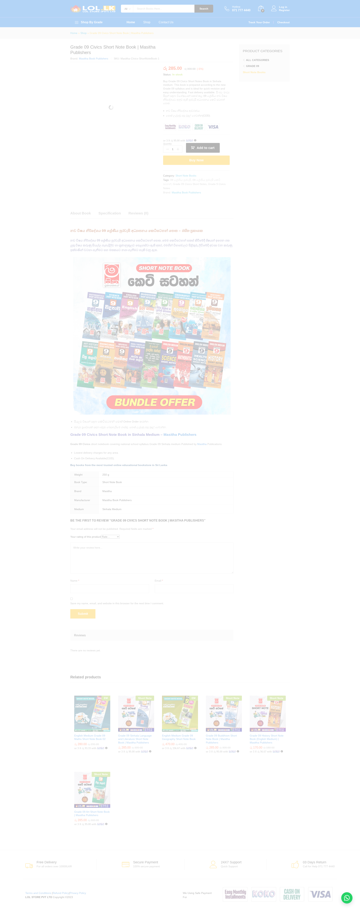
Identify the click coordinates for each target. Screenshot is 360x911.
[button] (346, 897)
